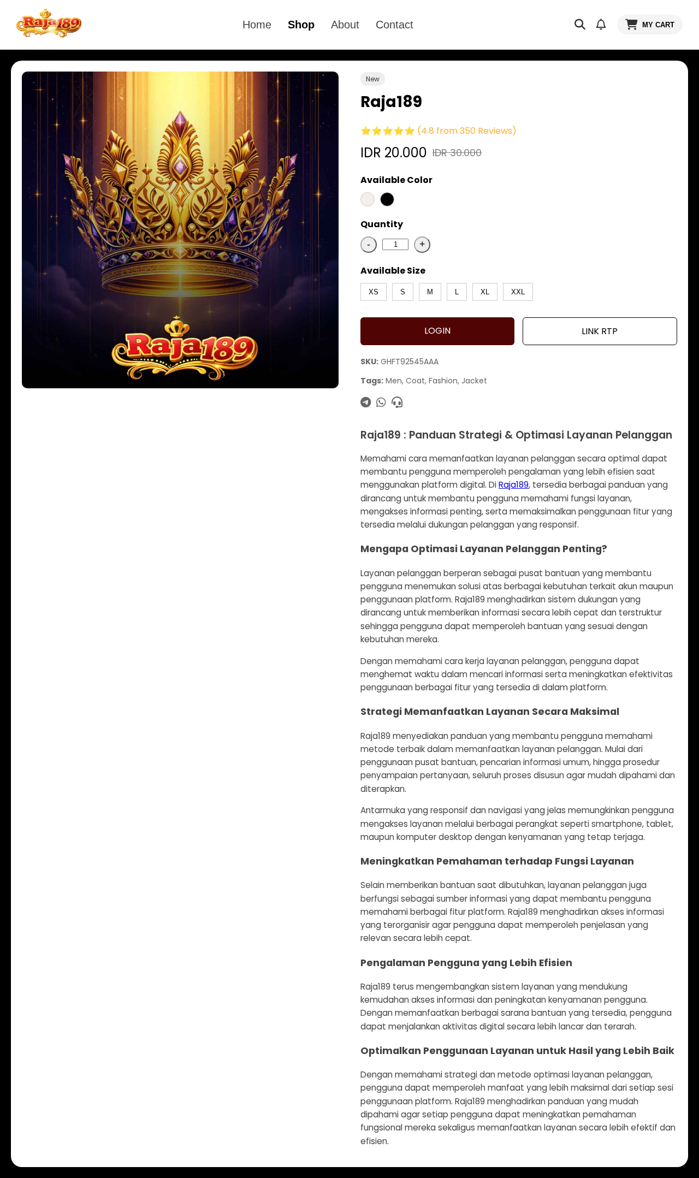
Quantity (381, 224)
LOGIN (437, 330)
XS (373, 292)
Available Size (392, 270)
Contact (394, 25)
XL (485, 292)
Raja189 (514, 484)
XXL (518, 292)
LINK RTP (600, 331)
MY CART (658, 25)
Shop (301, 25)
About (345, 25)
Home (256, 25)
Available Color (396, 180)
